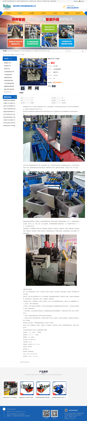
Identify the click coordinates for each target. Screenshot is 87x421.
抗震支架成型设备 (8, 80)
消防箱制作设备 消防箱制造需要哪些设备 (9, 100)
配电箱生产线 (7, 62)
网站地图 (28, 415)
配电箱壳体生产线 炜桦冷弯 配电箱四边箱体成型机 (14, 397)
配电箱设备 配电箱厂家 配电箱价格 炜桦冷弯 (61, 397)
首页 (8, 54)
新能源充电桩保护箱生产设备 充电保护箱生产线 (9, 111)
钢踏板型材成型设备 (9, 86)
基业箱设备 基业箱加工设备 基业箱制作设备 (9, 117)
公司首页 (8, 13)
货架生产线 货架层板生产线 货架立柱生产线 (9, 106)
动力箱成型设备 (8, 74)
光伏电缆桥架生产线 (9, 71)
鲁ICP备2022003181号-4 (20, 411)
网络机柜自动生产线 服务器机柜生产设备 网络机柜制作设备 (9, 125)
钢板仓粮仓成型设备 (9, 89)
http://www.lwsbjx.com (24, 362)
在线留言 (66, 13)
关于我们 (43, 13)
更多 (15, 97)
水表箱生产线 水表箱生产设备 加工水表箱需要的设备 (9, 103)
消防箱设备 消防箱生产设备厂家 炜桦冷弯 (44, 397)
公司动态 (55, 13)
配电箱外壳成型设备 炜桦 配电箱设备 (27, 397)
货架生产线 (7, 68)
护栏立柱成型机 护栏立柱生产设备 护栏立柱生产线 (9, 114)
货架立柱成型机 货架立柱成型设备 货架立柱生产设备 (9, 122)
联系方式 (78, 13)
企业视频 (32, 13)
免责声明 (19, 415)
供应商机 (20, 13)
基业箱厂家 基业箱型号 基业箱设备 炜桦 (76, 397)
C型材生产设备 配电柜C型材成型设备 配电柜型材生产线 (9, 108)
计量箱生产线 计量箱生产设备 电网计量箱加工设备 (9, 120)
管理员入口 (23, 415)
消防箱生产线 (7, 65)
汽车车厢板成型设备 (9, 83)
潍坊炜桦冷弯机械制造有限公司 (13, 414)
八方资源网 (14, 415)
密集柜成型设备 (8, 77)
